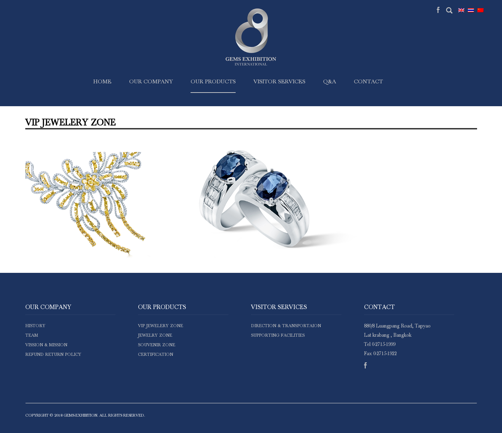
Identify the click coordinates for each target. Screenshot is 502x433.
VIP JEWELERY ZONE (160, 326)
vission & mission (46, 345)
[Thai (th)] (472, 10)
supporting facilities (278, 335)
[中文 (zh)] (482, 10)
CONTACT (368, 81)
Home (102, 81)
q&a (329, 81)
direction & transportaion (286, 326)
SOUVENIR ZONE (156, 345)
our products (213, 81)
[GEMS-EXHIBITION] (251, 64)
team (31, 335)
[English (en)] (463, 10)
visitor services (279, 81)
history (35, 326)
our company (151, 81)
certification (155, 354)
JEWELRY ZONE (155, 335)
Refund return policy (53, 354)
